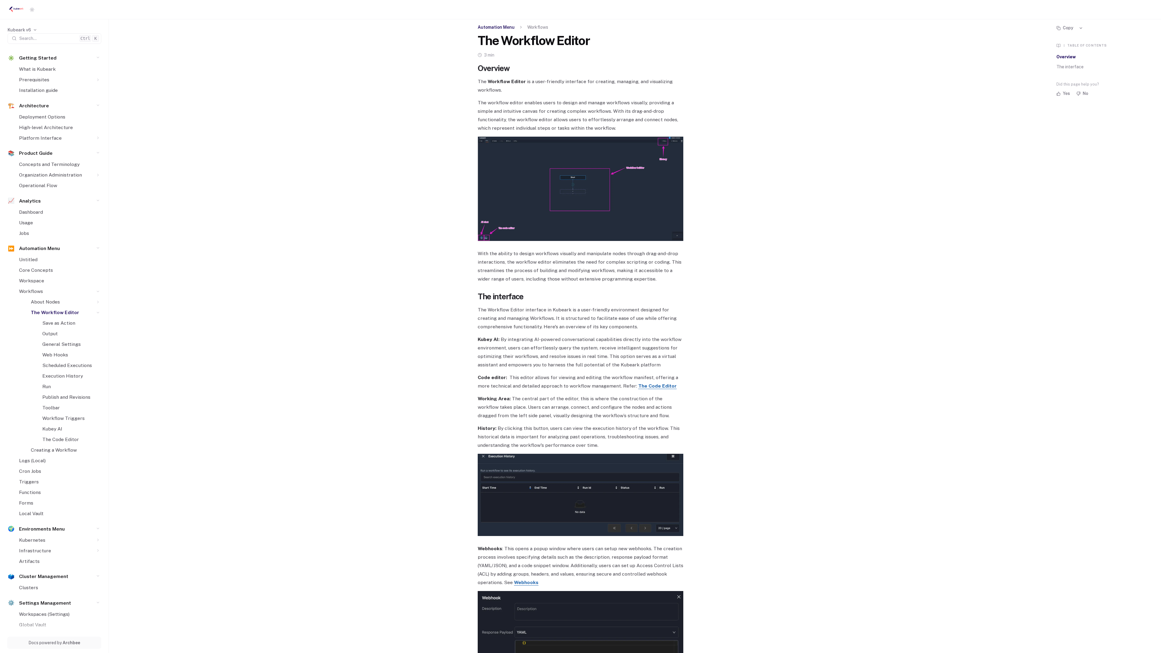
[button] (98, 57)
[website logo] (16, 9)
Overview (1066, 56)
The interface (1070, 66)
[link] (22, 30)
